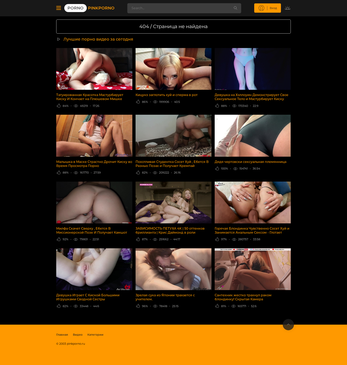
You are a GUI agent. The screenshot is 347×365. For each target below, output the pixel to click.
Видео (78, 334)
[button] (58, 8)
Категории (95, 334)
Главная (62, 334)
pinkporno (90, 8)
